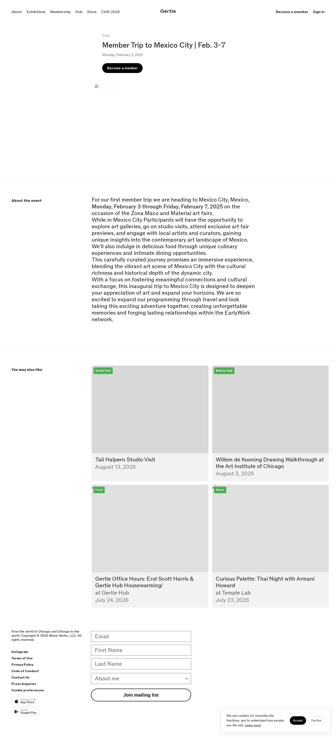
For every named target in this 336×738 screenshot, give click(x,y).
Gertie (168, 11)
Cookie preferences (27, 690)
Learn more (253, 725)
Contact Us (20, 677)
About (16, 11)
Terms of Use (22, 658)
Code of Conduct (25, 671)
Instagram (19, 652)
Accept (298, 720)
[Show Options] (186, 678)
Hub (79, 11)
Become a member (292, 11)
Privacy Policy (22, 665)
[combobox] (139, 678)
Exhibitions (36, 11)
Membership (60, 11)
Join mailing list (141, 695)
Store (91, 11)
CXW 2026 (110, 11)
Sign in (319, 11)
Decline (316, 720)
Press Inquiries (23, 684)
